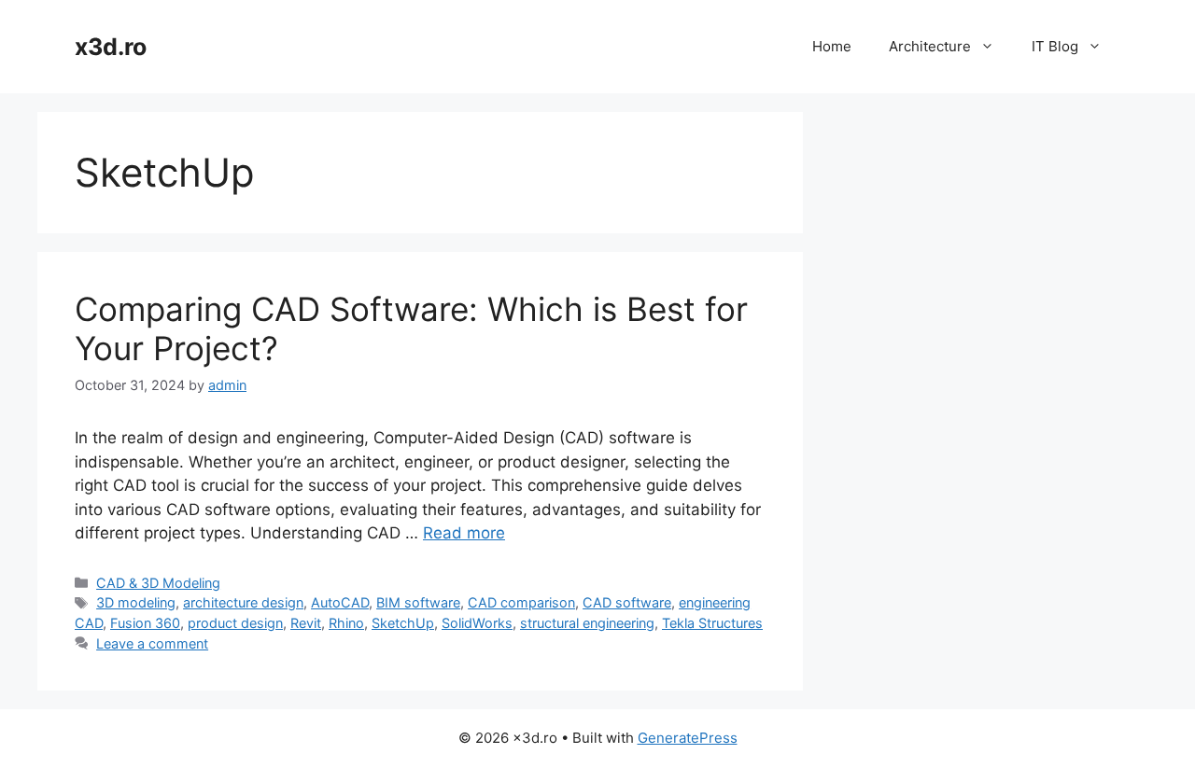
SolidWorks (477, 623)
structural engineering (587, 623)
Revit (305, 623)
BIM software (418, 602)
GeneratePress (688, 738)
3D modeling (136, 602)
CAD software (627, 602)
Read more (464, 533)
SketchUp (403, 623)
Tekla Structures (712, 623)
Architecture (930, 46)
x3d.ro (111, 47)
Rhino (346, 623)
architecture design (243, 602)
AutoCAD (340, 602)
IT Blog (1055, 46)
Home (831, 46)
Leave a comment (152, 643)
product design (235, 623)
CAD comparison (521, 602)
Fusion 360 (145, 623)
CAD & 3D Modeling (158, 583)
